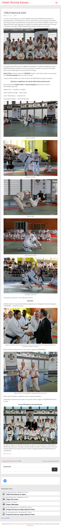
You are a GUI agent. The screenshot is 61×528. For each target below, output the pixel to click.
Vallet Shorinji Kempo (15, 2)
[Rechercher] (54, 469)
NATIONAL (9, 453)
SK (16, 15)
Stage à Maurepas (12, 504)
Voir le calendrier (5, 518)
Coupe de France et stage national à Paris (20, 509)
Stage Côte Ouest (12, 499)
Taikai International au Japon (16, 494)
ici (19, 298)
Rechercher (7, 466)
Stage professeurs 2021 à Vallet (11, 461)
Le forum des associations (51, 461)
